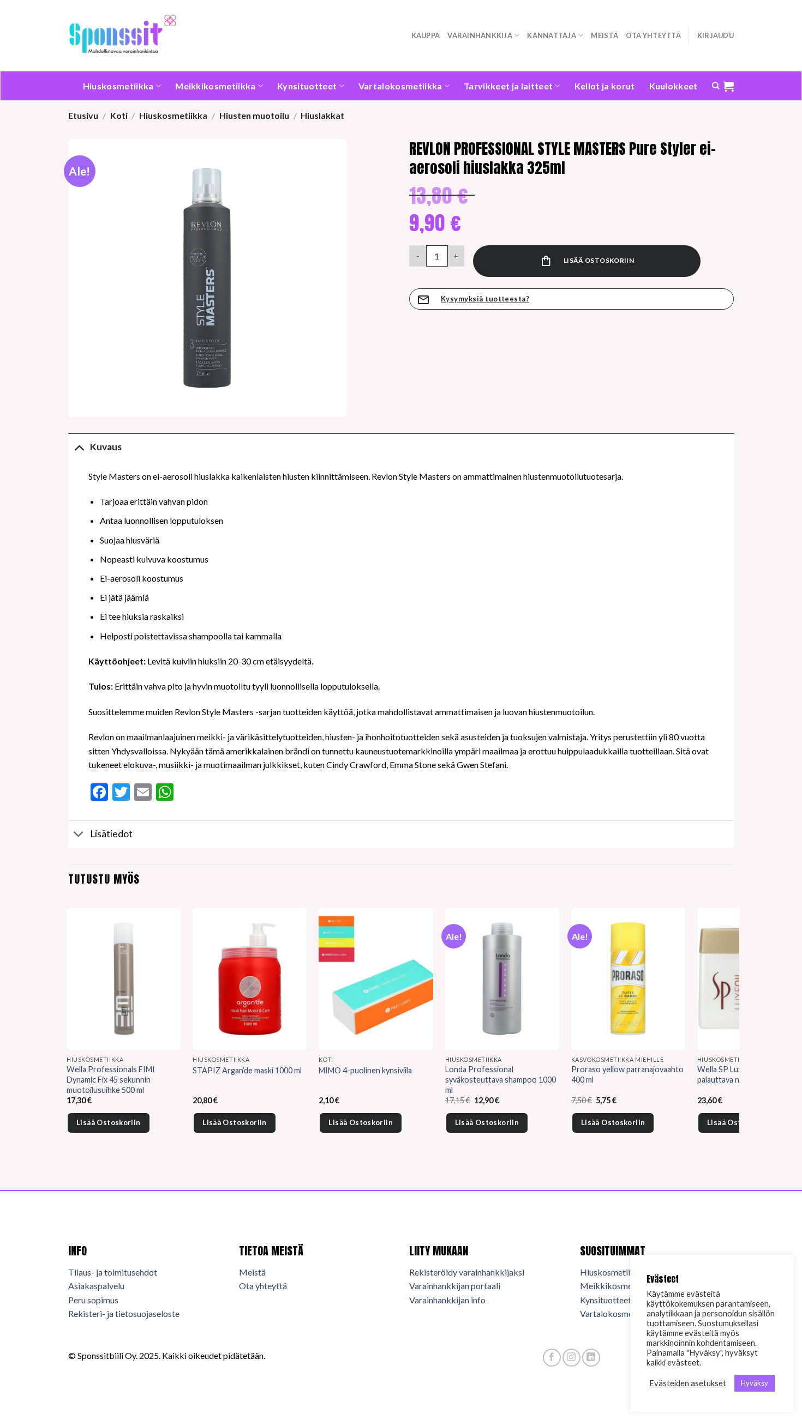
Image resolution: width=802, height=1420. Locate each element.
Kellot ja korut (604, 86)
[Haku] (715, 85)
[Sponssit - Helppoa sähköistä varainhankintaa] (122, 35)
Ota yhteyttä (653, 35)
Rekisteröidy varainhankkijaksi (466, 1272)
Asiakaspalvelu (96, 1285)
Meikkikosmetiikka (215, 86)
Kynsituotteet (307, 86)
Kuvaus (106, 446)
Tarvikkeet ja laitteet (508, 86)
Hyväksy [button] (754, 1383)
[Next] (733, 1035)
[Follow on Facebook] (552, 1358)
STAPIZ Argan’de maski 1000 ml (247, 1070)
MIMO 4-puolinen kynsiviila (365, 1070)
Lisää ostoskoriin (599, 260)
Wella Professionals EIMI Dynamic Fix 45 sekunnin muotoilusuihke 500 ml (111, 1079)
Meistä (604, 35)
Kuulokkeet (673, 86)
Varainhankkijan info (447, 1300)
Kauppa (425, 35)
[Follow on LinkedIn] (591, 1358)
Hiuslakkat (322, 115)
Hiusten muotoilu (254, 115)
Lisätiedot (111, 833)
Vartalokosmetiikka (400, 86)
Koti (119, 115)
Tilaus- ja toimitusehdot (112, 1272)
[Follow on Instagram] (571, 1358)
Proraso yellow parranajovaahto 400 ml (627, 1074)
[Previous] (69, 1035)
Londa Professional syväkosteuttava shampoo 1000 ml (500, 1079)
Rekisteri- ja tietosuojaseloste (123, 1313)
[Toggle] (78, 446)
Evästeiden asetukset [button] (687, 1383)
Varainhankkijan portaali (454, 1285)
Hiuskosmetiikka (118, 86)
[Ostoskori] (728, 86)
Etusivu (83, 115)
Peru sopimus (93, 1300)
